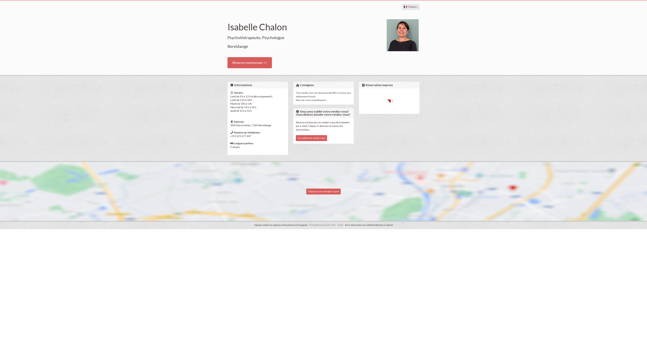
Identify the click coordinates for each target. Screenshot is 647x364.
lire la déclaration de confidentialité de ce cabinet (369, 225)
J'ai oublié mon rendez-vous (311, 138)
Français (411, 6)
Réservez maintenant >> (249, 63)
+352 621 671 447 (240, 136)
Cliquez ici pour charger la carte (323, 191)
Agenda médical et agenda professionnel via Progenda (280, 225)
